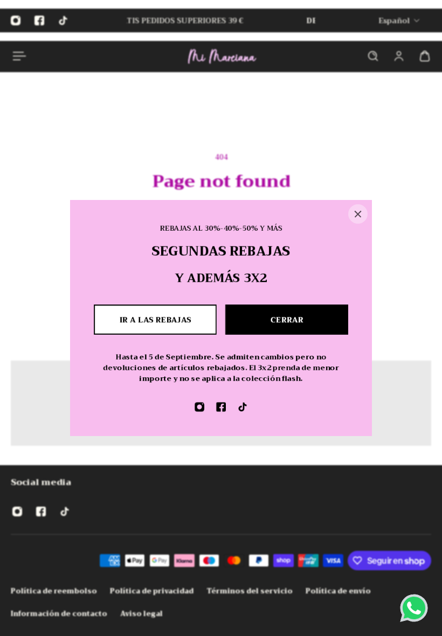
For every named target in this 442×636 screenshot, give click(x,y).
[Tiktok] (242, 407)
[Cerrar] (358, 214)
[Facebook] (221, 407)
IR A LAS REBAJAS (155, 319)
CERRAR (287, 319)
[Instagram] (199, 407)
